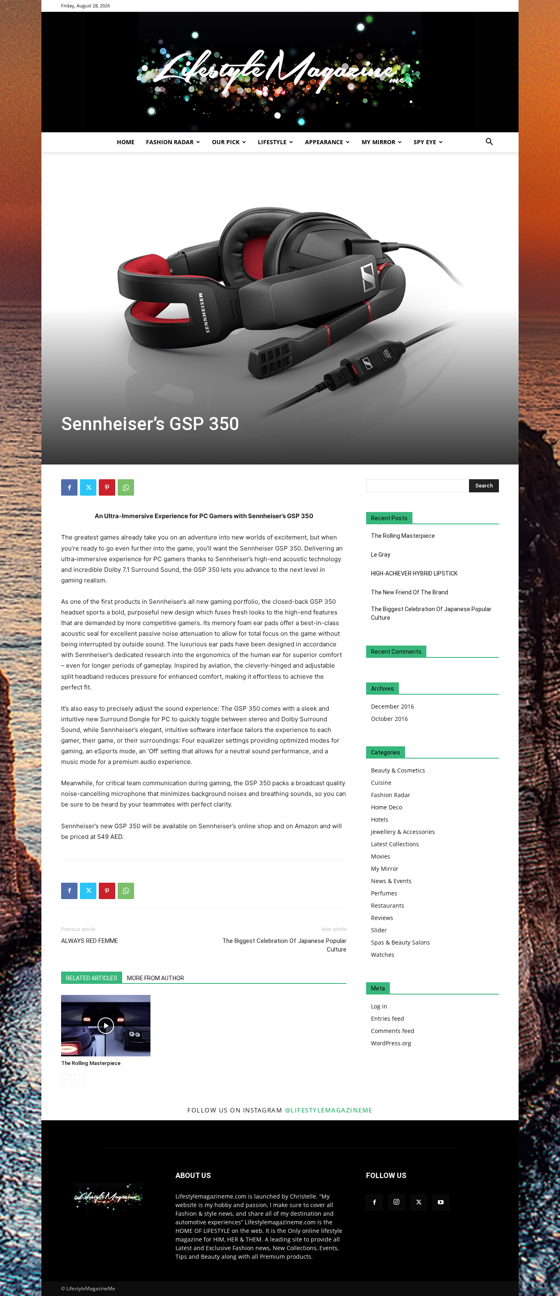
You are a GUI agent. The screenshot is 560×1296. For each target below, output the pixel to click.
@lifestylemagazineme (329, 1110)
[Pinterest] (107, 487)
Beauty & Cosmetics (398, 770)
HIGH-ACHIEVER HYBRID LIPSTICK (414, 573)
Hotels (379, 819)
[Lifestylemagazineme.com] (280, 72)
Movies (380, 856)
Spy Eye (425, 142)
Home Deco (386, 807)
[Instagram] (396, 1202)
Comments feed (392, 1031)
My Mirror (378, 142)
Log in (379, 1006)
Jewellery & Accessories (403, 832)
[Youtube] (441, 1202)
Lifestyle (272, 142)
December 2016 (392, 706)
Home (125, 142)
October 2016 (389, 719)
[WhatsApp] (126, 487)
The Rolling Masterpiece (91, 1063)
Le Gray (380, 554)
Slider (379, 930)
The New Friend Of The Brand (409, 592)
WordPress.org (391, 1043)
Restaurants (387, 905)
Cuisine (381, 782)
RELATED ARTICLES (91, 978)
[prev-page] (66, 1079)
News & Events (391, 881)
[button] (489, 143)
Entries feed (387, 1018)
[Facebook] (69, 487)
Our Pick (225, 142)
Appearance (324, 142)
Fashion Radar (169, 142)
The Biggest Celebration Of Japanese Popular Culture (284, 945)
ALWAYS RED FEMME (89, 941)
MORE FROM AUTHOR (155, 978)
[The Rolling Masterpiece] (105, 1025)
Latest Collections (395, 844)
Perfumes (384, 893)
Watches (382, 954)
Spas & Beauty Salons (400, 942)
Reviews (382, 918)
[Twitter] (88, 487)
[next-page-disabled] (79, 1079)
